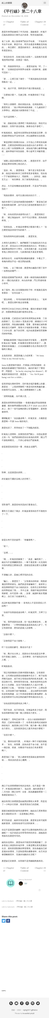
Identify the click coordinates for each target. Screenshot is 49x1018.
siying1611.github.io (30, 1010)
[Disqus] (24, 957)
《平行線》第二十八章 (23, 901)
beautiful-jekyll (28, 1013)
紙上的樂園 (7, 2)
